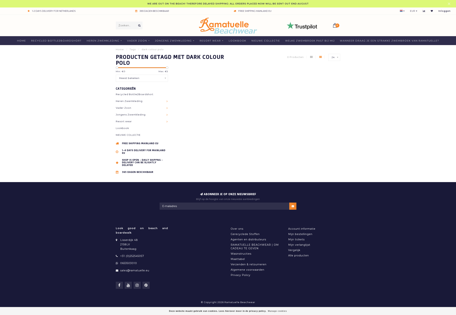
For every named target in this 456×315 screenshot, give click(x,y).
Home (21, 40)
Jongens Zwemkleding (173, 40)
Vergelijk (294, 250)
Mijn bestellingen (300, 234)
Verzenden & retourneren (248, 264)
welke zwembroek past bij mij (310, 40)
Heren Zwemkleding (103, 40)
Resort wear (210, 40)
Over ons (237, 228)
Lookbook (237, 40)
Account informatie (301, 228)
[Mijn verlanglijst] (432, 11)
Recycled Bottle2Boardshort (56, 40)
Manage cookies (277, 311)
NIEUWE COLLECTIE (266, 40)
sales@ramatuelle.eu (134, 270)
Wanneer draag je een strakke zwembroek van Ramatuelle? (389, 40)
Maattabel (238, 259)
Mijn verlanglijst (299, 244)
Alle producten (298, 255)
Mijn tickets (296, 239)
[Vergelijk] (424, 11)
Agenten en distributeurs (248, 239)
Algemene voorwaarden (247, 269)
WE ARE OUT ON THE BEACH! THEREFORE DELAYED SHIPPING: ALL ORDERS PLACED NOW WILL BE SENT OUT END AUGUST (228, 3)
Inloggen (444, 11)
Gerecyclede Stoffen (245, 234)
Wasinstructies (241, 253)
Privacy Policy (240, 275)
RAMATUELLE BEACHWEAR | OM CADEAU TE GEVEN (255, 246)
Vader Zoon (137, 40)
